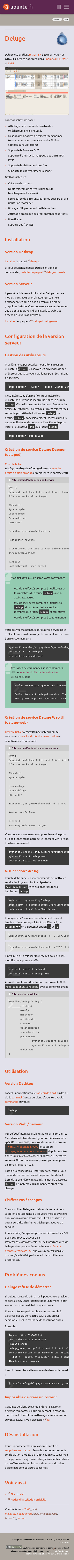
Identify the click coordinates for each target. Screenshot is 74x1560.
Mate (65, 58)
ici (48, 1419)
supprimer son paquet (18, 1450)
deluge (34, 261)
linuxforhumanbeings (45, 1513)
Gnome (48, 58)
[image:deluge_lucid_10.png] (37, 113)
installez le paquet (32, 272)
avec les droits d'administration (39, 672)
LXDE (11, 63)
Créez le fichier (14, 464)
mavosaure (11, 1513)
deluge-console (55, 272)
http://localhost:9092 (23, 1146)
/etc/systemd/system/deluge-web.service (35, 747)
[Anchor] (8, 38)
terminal (17, 1097)
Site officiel (17, 1494)
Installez (10, 261)
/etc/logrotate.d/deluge (25, 993)
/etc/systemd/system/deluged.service (33, 479)
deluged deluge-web (45, 321)
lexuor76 (10, 1518)
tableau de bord (46, 1093)
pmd (34, 1509)
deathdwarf (25, 1513)
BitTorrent (35, 54)
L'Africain (64, 1542)
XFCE (57, 58)
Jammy (57, 19)
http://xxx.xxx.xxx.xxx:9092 (27, 1151)
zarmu (21, 1518)
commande (11, 1101)
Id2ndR (26, 1509)
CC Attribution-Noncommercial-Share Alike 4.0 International (47, 1552)
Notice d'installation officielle (28, 1499)
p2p (66, 19)
